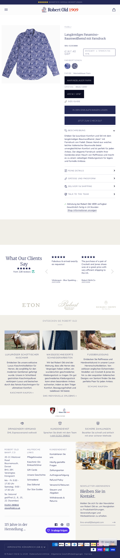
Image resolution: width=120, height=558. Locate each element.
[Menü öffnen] (9, 10)
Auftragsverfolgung (59, 475)
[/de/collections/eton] (22, 305)
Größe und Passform (82, 178)
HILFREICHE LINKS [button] (33, 451)
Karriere (88, 554)
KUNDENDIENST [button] (58, 449)
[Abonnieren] (111, 522)
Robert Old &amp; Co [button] (12, 451)
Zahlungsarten (57, 470)
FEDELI (68, 27)
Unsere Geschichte (36, 474)
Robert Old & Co (14, 554)
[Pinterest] (62, 524)
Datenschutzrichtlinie (39, 554)
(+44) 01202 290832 (60, 435)
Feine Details (76, 170)
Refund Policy (56, 479)
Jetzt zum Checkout (90, 120)
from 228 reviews (22, 271)
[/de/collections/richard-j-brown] (97, 305)
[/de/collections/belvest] (60, 305)
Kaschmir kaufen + (22, 392)
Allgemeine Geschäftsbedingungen (67, 554)
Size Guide (74, 101)
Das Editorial (33, 484)
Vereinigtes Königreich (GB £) (25, 547)
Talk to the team (78, 194)
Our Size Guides (35, 489)
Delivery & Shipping (80, 186)
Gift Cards (32, 469)
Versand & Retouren (59, 484)
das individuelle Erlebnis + (60, 395)
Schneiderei (32, 479)
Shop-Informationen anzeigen (82, 210)
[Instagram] (68, 524)
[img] (24, 268)
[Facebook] (56, 524)
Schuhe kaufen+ (98, 386)
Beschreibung (76, 130)
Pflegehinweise (34, 457)
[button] (47, 271)
